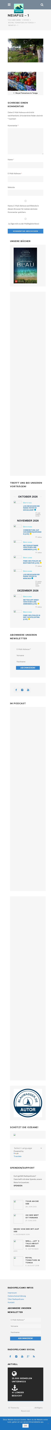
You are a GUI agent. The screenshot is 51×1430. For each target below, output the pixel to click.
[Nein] (48, 1423)
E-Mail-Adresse (15, 173)
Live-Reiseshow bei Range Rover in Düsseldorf (31, 508)
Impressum (12, 1293)
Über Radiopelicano (16, 1299)
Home (26, 20)
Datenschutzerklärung (17, 1296)
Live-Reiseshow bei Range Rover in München (31, 576)
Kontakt (11, 1302)
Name (11, 159)
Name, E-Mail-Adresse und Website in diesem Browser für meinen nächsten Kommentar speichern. (23, 209)
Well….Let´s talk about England (32, 1243)
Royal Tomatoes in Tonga (21, 23)
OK (25, 1426)
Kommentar (13, 125)
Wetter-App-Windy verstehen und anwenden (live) (31, 602)
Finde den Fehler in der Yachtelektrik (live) (31, 617)
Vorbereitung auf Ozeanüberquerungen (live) (32, 532)
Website (11, 187)
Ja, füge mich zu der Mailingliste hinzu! (23, 223)
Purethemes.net (26, 1407)
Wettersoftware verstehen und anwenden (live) (30, 547)
